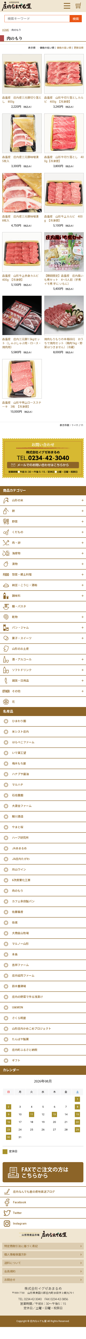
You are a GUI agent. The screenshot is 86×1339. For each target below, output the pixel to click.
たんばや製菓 (20, 1039)
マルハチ (17, 784)
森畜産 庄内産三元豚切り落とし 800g (21, 99)
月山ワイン (19, 869)
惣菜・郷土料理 (22, 574)
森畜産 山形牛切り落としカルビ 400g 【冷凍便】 (63, 99)
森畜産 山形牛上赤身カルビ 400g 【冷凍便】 (21, 277)
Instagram (20, 1223)
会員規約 (9, 1271)
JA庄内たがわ (21, 859)
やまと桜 (17, 827)
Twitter (17, 1213)
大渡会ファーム (22, 805)
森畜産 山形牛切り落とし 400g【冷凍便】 (64, 159)
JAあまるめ (19, 848)
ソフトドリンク (22, 670)
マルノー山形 (20, 943)
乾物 (15, 617)
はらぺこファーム (23, 742)
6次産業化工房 (21, 880)
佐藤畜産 (17, 912)
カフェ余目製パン (23, 901)
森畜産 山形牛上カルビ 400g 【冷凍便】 (63, 218)
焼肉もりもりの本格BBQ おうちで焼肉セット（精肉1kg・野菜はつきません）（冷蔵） (63, 343)
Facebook (19, 1202)
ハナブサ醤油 (20, 774)
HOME (5, 30)
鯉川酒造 (17, 816)
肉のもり (17, 890)
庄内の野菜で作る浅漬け (27, 996)
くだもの (17, 532)
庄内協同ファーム (23, 975)
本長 (15, 954)
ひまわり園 (19, 721)
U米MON (17, 1007)
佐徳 (15, 922)
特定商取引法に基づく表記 (21, 1246)
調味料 (16, 595)
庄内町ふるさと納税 (24, 1049)
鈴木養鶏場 (19, 986)
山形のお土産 (20, 648)
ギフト (16, 1060)
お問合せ (9, 1279)
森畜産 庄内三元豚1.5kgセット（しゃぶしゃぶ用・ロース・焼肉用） (21, 343)
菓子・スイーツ (22, 638)
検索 (76, 19)
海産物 (16, 553)
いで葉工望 (19, 752)
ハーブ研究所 (20, 837)
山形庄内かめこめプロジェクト (31, 1028)
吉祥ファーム (20, 965)
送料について (12, 1263)
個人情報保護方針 (15, 1254)
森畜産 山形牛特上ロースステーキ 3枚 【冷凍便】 (21, 404)
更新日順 (78, 47)
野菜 (15, 521)
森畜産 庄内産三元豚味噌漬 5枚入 (21, 159)
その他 (16, 691)
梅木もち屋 (19, 763)
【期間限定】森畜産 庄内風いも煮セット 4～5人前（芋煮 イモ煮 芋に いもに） (63, 279)
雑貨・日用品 (20, 680)
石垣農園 (17, 795)
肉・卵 (16, 542)
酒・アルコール (22, 659)
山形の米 (17, 500)
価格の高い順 (64, 47)
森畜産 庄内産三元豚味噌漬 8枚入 (21, 218)
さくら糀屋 (19, 1018)
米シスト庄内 (20, 731)
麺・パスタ (19, 606)
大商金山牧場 (20, 933)
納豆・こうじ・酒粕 (24, 585)
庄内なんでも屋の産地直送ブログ (34, 1191)
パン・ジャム (20, 627)
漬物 (15, 564)
